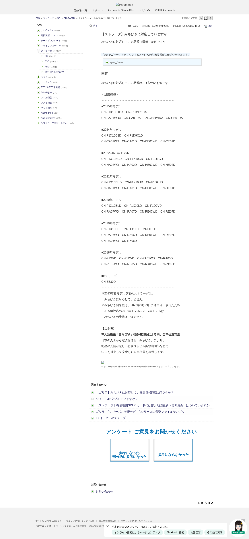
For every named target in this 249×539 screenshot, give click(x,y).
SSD (51, 61)
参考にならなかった (173, 455)
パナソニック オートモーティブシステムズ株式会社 (61, 525)
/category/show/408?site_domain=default (38, 30)
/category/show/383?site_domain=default (38, 77)
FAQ (38, 18)
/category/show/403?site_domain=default (38, 92)
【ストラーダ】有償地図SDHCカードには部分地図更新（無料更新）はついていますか (152, 405)
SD (58, 18)
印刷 (210, 26)
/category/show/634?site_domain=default (38, 45)
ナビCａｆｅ (50, 30)
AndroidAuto (50, 113)
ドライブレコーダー (54, 45)
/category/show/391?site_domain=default (38, 50)
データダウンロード (54, 40)
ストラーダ (48, 18)
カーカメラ (49, 82)
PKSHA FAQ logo (206, 503)
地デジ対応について (54, 72)
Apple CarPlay (51, 118)
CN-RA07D (69, 18)
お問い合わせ (104, 491)
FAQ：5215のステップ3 (111, 418)
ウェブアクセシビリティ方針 (80, 520)
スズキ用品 (49, 102)
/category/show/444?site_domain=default (38, 87)
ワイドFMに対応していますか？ (117, 398)
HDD (51, 66)
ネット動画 (49, 108)
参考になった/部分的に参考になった (129, 455)
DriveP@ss (49, 92)
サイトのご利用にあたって (49, 520)
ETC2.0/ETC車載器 (54, 87)
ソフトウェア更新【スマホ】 (57, 123)
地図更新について (53, 35)
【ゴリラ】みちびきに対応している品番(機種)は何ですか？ (135, 392)
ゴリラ (48, 77)
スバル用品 (49, 97)
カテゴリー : (117, 62)
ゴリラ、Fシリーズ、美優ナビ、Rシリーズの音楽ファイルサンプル (140, 411)
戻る (95, 25)
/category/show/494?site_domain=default (38, 82)
